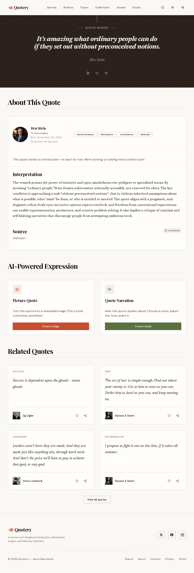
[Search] (163, 7)
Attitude (145, 134)
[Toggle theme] (172, 7)
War (107, 371)
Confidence (127, 134)
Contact (155, 559)
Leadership (20, 436)
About (142, 559)
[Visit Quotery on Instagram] (182, 535)
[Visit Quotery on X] (161, 535)
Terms (182, 559)
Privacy (169, 559)
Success (18, 371)
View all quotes (97, 499)
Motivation (107, 134)
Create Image (50, 326)
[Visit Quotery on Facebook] (172, 535)
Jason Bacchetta (42, 559)
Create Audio (143, 326)
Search (129, 559)
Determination (85, 134)
